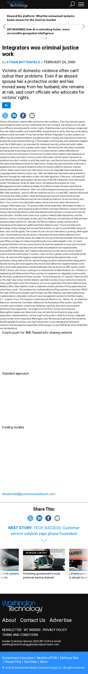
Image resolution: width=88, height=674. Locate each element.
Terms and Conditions (20, 635)
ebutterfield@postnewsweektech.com (28, 494)
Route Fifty (13, 662)
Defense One (69, 658)
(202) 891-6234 (42, 641)
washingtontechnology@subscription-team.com (30, 644)
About (9, 620)
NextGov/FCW (47, 658)
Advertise (61, 620)
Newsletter (12, 630)
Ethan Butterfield (23, 62)
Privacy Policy (55, 630)
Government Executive (18, 658)
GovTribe (30, 662)
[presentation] (4, 568)
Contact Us (32, 620)
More (43, 662)
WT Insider (32, 630)
